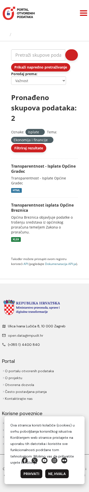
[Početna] (5, 34)
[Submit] (71, 55)
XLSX (16, 239)
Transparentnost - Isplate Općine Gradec (43, 168)
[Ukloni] (41, 132)
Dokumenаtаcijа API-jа (60, 264)
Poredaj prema (23, 73)
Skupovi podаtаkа (34, 34)
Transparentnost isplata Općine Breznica (42, 207)
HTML (16, 190)
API (25, 264)
